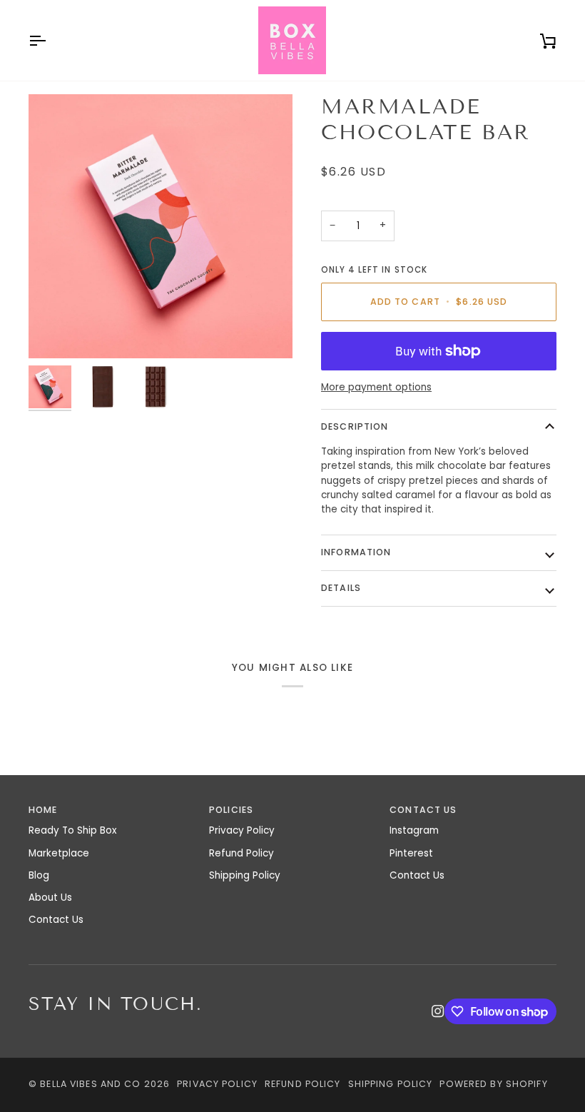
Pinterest (411, 853)
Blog (39, 875)
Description (354, 426)
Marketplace (59, 853)
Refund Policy (241, 853)
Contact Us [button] (423, 810)
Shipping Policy (244, 875)
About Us (50, 897)
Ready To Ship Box (72, 830)
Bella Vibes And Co (90, 1084)
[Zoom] (160, 226)
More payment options (376, 387)
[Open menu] (50, 40)
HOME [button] (43, 810)
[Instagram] (438, 1011)
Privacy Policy (242, 830)
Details (341, 588)
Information (356, 552)
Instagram (414, 830)
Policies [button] (231, 810)
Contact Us (56, 919)
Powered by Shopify (493, 1084)
